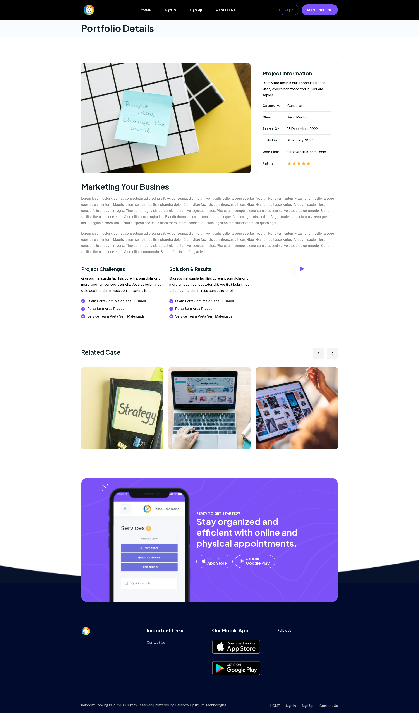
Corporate (295, 105)
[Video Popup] (302, 268)
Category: (271, 105)
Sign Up (195, 9)
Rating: (269, 163)
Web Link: (271, 151)
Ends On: (270, 140)
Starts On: (271, 128)
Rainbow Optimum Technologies (201, 705)
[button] (318, 353)
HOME (146, 9)
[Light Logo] (88, 9)
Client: (268, 117)
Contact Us (225, 9)
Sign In (170, 9)
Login (289, 10)
